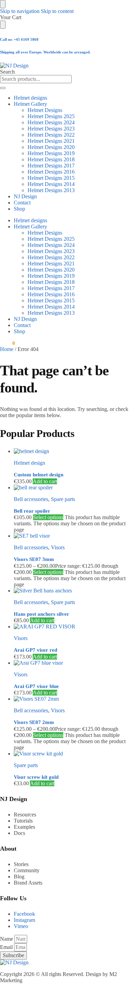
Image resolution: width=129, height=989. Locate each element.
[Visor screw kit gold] (71, 754)
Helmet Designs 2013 (51, 190)
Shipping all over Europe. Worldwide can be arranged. (45, 52)
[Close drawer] (3, 25)
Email (7, 947)
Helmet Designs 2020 (51, 147)
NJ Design (25, 196)
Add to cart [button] (45, 481)
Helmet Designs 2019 (51, 153)
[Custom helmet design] (71, 451)
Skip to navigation (20, 11)
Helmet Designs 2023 (51, 129)
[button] (7, 343)
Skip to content (57, 11)
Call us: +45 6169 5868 (19, 39)
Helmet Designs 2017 (51, 165)
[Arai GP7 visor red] (71, 627)
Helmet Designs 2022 (51, 135)
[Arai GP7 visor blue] (71, 663)
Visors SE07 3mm (34, 559)
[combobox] (36, 79)
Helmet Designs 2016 (51, 172)
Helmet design (29, 463)
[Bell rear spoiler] (71, 488)
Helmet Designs (45, 110)
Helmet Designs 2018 (51, 159)
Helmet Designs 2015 (51, 178)
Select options (48, 517)
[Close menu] (3, 4)
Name (7, 939)
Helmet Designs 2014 (51, 184)
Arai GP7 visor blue (36, 686)
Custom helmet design (38, 474)
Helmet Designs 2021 (51, 141)
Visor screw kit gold (36, 777)
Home (6, 349)
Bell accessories (31, 499)
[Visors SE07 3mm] (71, 536)
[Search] (3, 88)
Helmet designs (30, 98)
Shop (19, 209)
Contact (22, 202)
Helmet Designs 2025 (51, 116)
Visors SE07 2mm (34, 722)
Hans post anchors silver (41, 614)
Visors (58, 547)
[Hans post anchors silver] (71, 591)
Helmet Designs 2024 (51, 122)
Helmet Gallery (30, 104)
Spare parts (63, 499)
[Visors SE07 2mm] (71, 699)
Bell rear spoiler (32, 511)
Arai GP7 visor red (35, 650)
